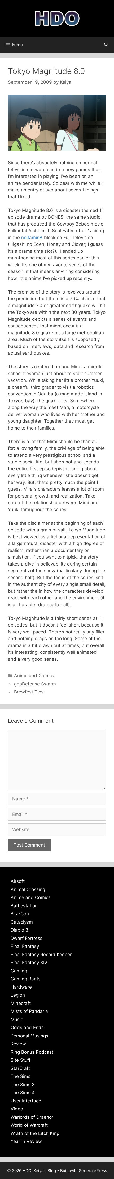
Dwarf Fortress (26, 938)
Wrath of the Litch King (35, 1133)
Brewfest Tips (28, 692)
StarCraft (20, 1068)
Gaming (19, 970)
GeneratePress (93, 1170)
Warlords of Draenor (32, 1117)
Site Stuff (20, 1060)
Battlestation (24, 905)
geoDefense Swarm (35, 684)
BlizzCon (20, 913)
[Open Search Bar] (106, 45)
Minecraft (21, 1003)
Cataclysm (22, 922)
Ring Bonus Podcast (32, 1052)
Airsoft (18, 881)
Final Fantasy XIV (29, 962)
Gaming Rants (26, 978)
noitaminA (32, 237)
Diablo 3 (19, 930)
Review (18, 1043)
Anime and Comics (34, 675)
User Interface (26, 1101)
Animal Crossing (28, 889)
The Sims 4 (23, 1092)
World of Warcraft (29, 1125)
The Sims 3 (23, 1084)
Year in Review (26, 1141)
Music (17, 1019)
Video (17, 1109)
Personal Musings (29, 1035)
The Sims (20, 1076)
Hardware (21, 987)
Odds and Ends (27, 1027)
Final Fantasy (25, 946)
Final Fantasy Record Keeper (41, 954)
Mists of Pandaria (29, 1011)
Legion (18, 995)
